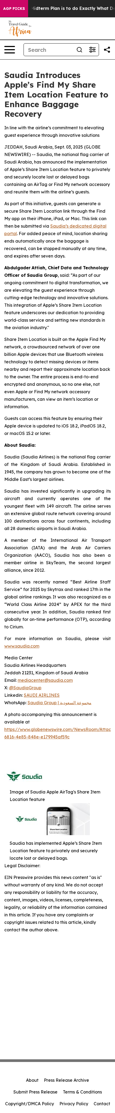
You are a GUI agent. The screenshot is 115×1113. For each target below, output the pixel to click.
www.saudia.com (21, 646)
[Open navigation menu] (9, 49)
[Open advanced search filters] (92, 50)
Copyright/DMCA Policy (29, 1103)
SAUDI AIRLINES (42, 695)
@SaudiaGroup (25, 687)
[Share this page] (107, 49)
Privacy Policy (73, 1103)
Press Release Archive (66, 1080)
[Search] (79, 50)
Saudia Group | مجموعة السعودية (59, 702)
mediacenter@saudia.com (45, 680)
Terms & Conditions (82, 1092)
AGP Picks (14, 8)
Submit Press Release (35, 1092)
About (32, 1080)
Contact (102, 1103)
